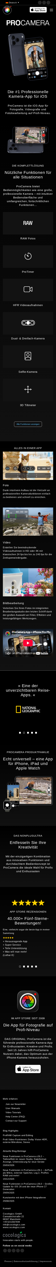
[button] (20, 733)
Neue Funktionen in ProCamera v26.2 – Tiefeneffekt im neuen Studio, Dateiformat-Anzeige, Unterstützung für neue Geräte (25, 1159)
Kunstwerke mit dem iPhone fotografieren (24, 1197)
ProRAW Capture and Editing (18, 1135)
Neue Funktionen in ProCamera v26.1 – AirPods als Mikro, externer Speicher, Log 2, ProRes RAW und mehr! (28, 1173)
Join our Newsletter (16, 1104)
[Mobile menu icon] (51, 10)
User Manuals (13, 1108)
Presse (8, 1261)
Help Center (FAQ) (15, 1116)
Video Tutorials (13, 1112)
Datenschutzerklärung (26, 1261)
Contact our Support (16, 1120)
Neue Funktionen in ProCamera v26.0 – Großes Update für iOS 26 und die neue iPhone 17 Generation (28, 1186)
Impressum (46, 1261)
